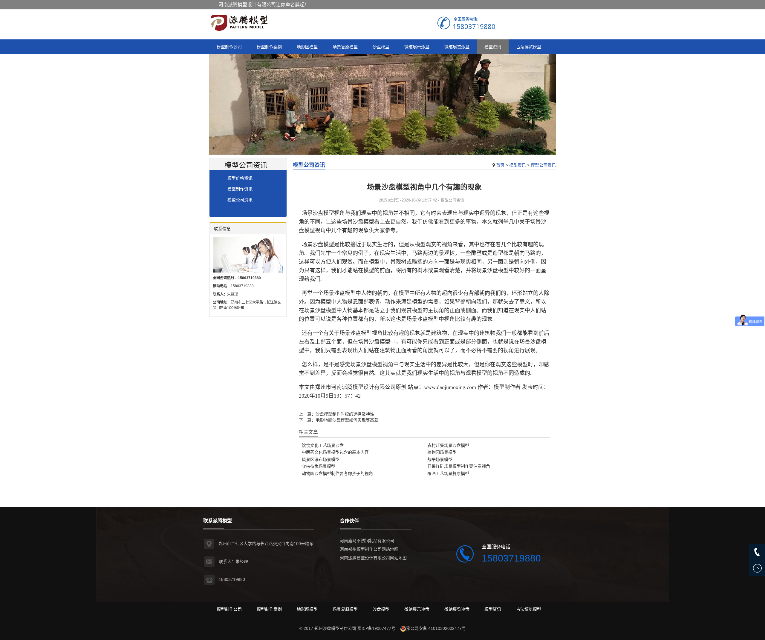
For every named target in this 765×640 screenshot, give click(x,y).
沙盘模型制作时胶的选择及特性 (345, 414)
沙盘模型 (381, 47)
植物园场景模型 (442, 452)
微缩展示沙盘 (416, 47)
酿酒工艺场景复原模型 (448, 473)
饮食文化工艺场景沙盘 (323, 445)
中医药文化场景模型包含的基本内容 (335, 452)
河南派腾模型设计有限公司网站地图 (373, 558)
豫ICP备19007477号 (376, 628)
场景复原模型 (345, 47)
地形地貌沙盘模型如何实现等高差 (347, 420)
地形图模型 (307, 47)
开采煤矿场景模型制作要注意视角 (458, 466)
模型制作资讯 (240, 189)
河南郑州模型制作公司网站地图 (369, 549)
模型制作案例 (269, 47)
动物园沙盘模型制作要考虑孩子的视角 (337, 473)
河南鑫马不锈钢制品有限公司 (367, 540)
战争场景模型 (439, 459)
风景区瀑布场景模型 (320, 459)
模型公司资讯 (543, 165)
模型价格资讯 (240, 178)
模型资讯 (492, 47)
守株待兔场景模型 (318, 466)
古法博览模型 (528, 47)
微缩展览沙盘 (456, 47)
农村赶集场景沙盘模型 (448, 445)
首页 (500, 165)
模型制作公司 (229, 47)
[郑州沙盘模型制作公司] (239, 23)
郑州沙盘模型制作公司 (335, 628)
